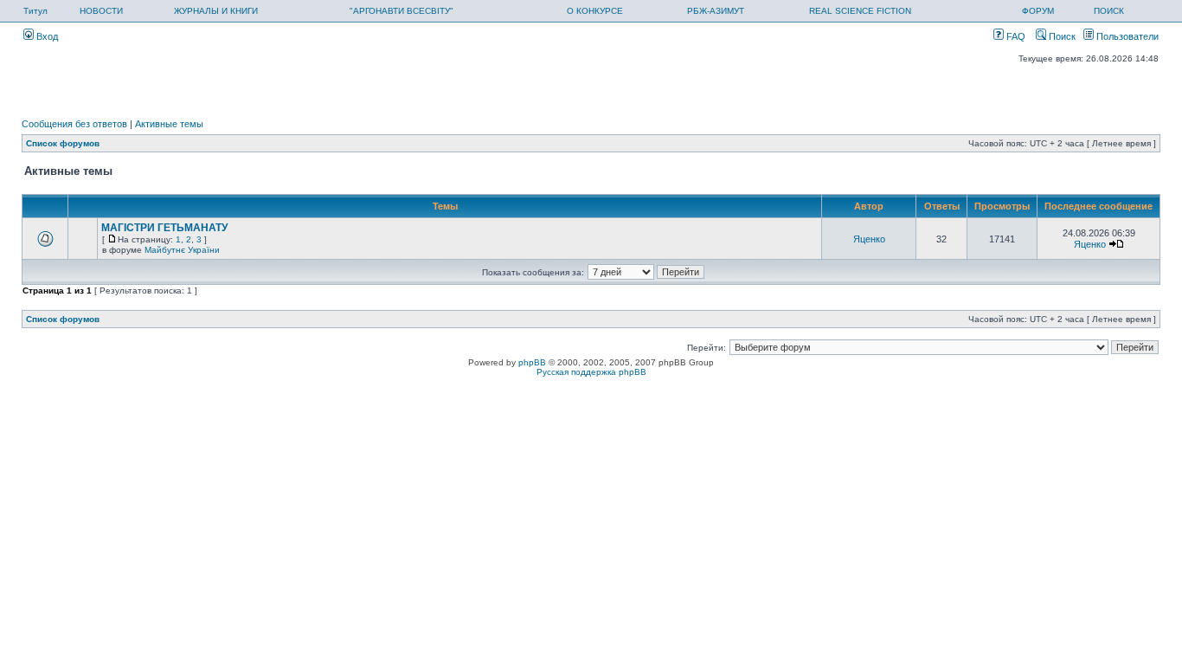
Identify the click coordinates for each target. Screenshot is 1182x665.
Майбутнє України (182, 250)
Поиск (1061, 36)
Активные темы (169, 124)
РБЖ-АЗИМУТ (715, 11)
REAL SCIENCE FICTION (860, 11)
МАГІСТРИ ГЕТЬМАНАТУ (164, 228)
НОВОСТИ (101, 11)
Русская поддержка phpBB (591, 372)
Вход (46, 36)
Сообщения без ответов (74, 124)
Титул (35, 11)
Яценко (869, 239)
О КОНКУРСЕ (595, 11)
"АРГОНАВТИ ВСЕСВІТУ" (401, 11)
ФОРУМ (1038, 11)
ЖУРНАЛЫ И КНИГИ (216, 11)
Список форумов (63, 143)
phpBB (532, 362)
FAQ (1014, 36)
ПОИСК (1109, 11)
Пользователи (1126, 36)
